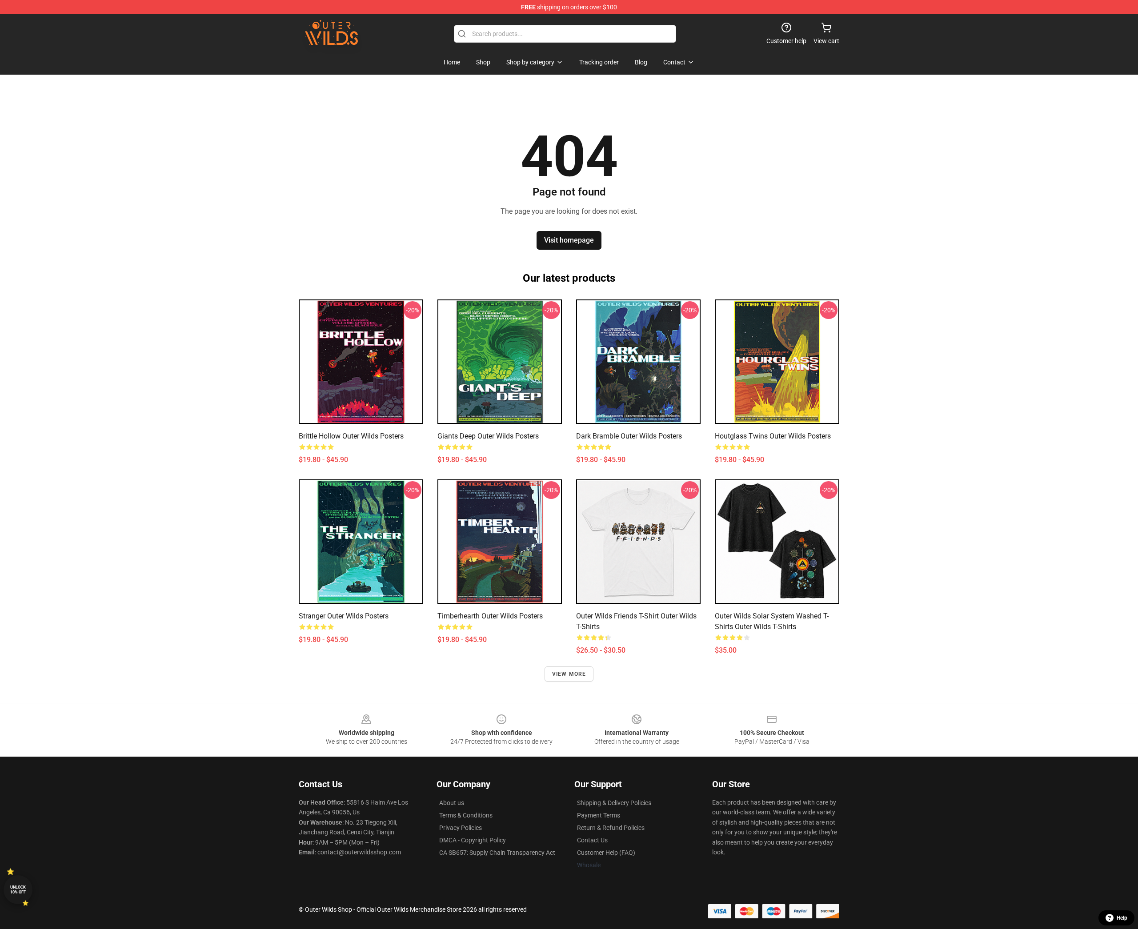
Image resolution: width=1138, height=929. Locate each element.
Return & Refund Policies (611, 827)
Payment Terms (598, 815)
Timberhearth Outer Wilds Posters (490, 616)
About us (451, 802)
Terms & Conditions (466, 815)
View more (569, 674)
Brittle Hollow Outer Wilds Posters (351, 436)
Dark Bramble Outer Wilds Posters (629, 436)
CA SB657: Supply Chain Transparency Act (497, 852)
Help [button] (1122, 918)
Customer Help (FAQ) (606, 852)
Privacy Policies (460, 827)
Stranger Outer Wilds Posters (344, 616)
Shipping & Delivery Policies (614, 802)
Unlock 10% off (18, 889)
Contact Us (592, 840)
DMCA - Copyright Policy (472, 840)
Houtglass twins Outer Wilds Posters (773, 436)
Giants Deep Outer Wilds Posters (488, 436)
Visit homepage (569, 240)
